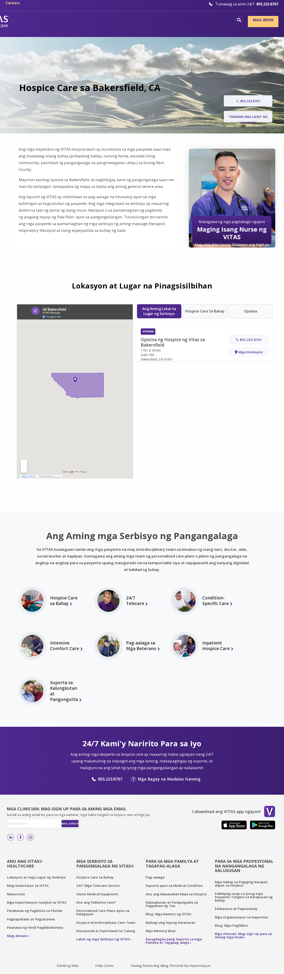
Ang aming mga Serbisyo (203, 20)
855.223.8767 (110, 779)
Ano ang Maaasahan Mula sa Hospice (176, 894)
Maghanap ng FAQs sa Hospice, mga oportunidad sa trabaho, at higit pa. (239, 20)
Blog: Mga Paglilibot (231, 925)
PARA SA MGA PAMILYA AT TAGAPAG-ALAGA (172, 864)
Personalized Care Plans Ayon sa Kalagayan (102, 912)
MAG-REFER (263, 19)
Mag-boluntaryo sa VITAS (27, 885)
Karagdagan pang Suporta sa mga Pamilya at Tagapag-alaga (174, 941)
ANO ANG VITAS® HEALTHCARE (24, 864)
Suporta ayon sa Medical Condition (174, 885)
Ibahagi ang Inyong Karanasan (170, 922)
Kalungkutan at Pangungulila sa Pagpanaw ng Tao (172, 904)
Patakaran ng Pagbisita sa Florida (34, 910)
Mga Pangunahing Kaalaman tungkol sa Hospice (123, 20)
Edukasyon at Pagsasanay (236, 908)
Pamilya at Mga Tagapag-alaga (196, 28)
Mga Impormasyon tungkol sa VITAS (36, 902)
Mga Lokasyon (53, 20)
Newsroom (16, 894)
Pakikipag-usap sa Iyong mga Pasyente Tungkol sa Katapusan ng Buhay (244, 896)
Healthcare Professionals (132, 28)
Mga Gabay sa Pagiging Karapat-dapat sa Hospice (242, 883)
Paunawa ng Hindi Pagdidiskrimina (35, 927)
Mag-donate (17, 935)
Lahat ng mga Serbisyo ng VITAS (102, 939)
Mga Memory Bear (161, 930)
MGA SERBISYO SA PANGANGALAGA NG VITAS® (105, 864)
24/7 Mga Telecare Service (98, 885)
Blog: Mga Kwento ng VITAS (168, 914)
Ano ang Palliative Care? (96, 902)
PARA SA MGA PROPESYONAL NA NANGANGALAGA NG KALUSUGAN (244, 866)
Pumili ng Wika (68, 965)
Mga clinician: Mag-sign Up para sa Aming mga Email (243, 935)
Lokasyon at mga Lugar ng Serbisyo (36, 877)
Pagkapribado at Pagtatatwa (31, 919)
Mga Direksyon (250, 352)
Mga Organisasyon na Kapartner (241, 917)
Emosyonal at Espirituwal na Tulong (105, 930)
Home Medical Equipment (97, 894)
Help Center (104, 965)
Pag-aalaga (155, 877)
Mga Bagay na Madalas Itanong (169, 779)
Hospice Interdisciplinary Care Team (105, 922)
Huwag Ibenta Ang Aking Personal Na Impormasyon (171, 965)
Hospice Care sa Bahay (95, 877)
